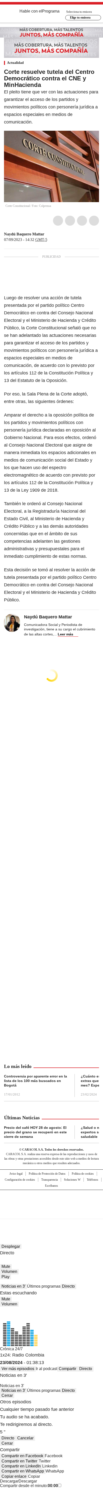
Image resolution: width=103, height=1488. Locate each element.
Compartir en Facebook (22, 1456)
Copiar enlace (14, 1476)
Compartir (67, 1369)
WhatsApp (94, 221)
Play (6, 1277)
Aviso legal (15, 1173)
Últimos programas (43, 1286)
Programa (51, 11)
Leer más (65, 634)
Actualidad (15, 63)
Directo (68, 1286)
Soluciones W (72, 1179)
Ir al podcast (46, 1369)
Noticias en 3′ (14, 1286)
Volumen (9, 1271)
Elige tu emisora (80, 17)
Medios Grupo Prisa (52, 1213)
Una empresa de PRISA (52, 1201)
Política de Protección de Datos (47, 1173)
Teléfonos (92, 1179)
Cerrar (7, 1395)
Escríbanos (51, 1185)
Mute (6, 1266)
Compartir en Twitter (19, 1461)
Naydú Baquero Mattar (24, 234)
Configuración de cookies (20, 1179)
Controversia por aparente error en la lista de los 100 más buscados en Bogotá (35, 1080)
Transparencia (49, 1179)
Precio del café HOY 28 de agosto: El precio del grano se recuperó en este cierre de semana (35, 1132)
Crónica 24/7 (11, 1349)
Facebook (58, 221)
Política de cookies (83, 1173)
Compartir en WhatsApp (23, 1471)
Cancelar (25, 1438)
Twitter (70, 221)
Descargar (9, 1481)
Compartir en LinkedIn (21, 1466)
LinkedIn (82, 221)
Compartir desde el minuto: (29, 1485)
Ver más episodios (18, 1369)
